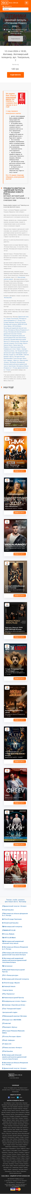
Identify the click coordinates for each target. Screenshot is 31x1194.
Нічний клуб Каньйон (20, 322)
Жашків (15, 1121)
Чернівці (25, 1167)
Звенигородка (21, 1123)
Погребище (21, 1152)
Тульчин (16, 1163)
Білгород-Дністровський (13, 1104)
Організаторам (15, 1091)
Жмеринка (25, 1121)
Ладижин (17, 1137)
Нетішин (13, 1144)
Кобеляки (25, 1129)
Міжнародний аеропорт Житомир (15, 1016)
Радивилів (8, 1156)
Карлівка (18, 1129)
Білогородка (26, 1104)
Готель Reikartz (8, 326)
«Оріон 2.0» (16, 360)
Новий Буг (25, 1144)
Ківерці (25, 1125)
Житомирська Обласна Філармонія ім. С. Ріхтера (15, 948)
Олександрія (14, 1150)
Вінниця (27, 1112)
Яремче (18, 1171)
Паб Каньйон (13, 362)
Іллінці (17, 1102)
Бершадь (25, 1108)
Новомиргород (22, 1146)
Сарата (3, 1157)
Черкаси (21, 1167)
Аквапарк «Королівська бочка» (14, 1005)
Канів (14, 1129)
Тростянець (5, 1163)
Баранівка (15, 1106)
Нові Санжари (19, 1144)
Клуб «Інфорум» (8, 360)
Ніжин (4, 1144)
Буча (17, 1112)
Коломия (25, 1131)
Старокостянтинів (20, 1159)
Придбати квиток (20, 429)
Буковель (8, 1112)
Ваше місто (8, 6)
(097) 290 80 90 (11, 1178)
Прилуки (19, 1154)
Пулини (23, 1154)
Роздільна (23, 1156)
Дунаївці (11, 1121)
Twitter (20, 1097)
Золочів (21, 1125)
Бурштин (13, 1112)
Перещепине (4, 1152)
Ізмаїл (13, 1102)
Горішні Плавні (14, 1118)
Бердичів (5, 1108)
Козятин (20, 1131)
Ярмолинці (23, 1171)
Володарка (12, 1116)
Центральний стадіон (9, 352)
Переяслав (10, 1152)
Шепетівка (21, 1169)
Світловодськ (12, 1157)
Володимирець (24, 1116)
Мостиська (20, 1142)
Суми (4, 1161)
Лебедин (22, 1137)
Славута (27, 1157)
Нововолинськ (15, 1146)
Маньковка (9, 1140)
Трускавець (11, 1163)
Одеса (4, 1150)
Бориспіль (18, 1110)
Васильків (7, 1114)
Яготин (14, 1171)
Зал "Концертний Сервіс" (21, 351)
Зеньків (5, 1125)
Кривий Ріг (4, 1137)
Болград (9, 1110)
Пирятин (16, 1152)
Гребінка (26, 1118)
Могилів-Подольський (12, 1142)
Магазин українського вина (15, 1173)
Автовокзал (7, 339)
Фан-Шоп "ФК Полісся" (21, 1184)
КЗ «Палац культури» (14, 341)
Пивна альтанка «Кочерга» (13, 1047)
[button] (15, 9)
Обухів (18, 1148)
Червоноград (15, 1167)
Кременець (19, 1135)
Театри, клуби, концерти (10, 1184)
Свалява (18, 1157)
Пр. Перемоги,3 (9, 994)
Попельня (14, 1154)
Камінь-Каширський (7, 1129)
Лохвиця (26, 1137)
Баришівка (20, 1106)
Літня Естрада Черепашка (13, 919)
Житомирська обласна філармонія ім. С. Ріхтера (15, 914)
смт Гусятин (9, 1159)
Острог (19, 1150)
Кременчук (25, 1135)
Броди (27, 1110)
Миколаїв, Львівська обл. (23, 1140)
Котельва (10, 1135)
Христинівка (6, 1167)
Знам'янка (10, 1125)
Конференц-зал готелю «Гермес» (12, 349)
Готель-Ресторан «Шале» (20, 358)
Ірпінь (20, 1102)
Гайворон (8, 1118)
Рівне (27, 1154)
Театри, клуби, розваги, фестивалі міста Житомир (15, 900)
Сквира (22, 1157)
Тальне (8, 1161)
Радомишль (14, 1156)
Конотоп (3, 1133)
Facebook (12, 1097)
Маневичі (4, 1140)
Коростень (8, 1133)
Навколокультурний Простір (17, 347)
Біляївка (4, 1106)
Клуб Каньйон (15, 318)
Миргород (4, 1142)
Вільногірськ (22, 1112)
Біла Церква (4, 1104)
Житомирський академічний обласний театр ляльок (13, 942)
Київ (21, 1129)
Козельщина (15, 1131)
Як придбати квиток (12, 1087)
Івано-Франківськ (7, 1102)
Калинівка (5, 1127)
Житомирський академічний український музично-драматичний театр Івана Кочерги (14, 960)
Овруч (27, 1148)
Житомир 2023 (8, 297)
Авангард (25, 1102)
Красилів (15, 1135)
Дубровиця (5, 1121)
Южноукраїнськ (8, 1171)
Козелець (10, 1131)
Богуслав (4, 1110)
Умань (3, 1165)
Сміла (4, 1159)
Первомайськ (25, 1150)
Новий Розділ (8, 1146)
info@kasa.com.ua (19, 1178)
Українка (26, 1163)
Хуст (11, 1167)
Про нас (5, 1087)
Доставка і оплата (6, 1089)
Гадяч (4, 1118)
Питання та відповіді (15, 1089)
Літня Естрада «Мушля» (21, 343)
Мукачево (26, 1142)
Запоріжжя (14, 1123)
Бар (11, 1106)
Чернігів (5, 1169)
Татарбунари (13, 1161)
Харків (11, 1165)
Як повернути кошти (22, 1087)
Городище (21, 1118)
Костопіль (5, 1135)
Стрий (26, 1159)
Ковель (5, 1131)
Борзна (13, 1110)
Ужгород (21, 1163)
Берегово (10, 1108)
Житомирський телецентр (10, 324)
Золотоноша (16, 1125)
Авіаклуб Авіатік (8, 345)
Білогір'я (21, 1104)
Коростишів (14, 1133)
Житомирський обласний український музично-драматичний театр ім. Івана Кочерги (15, 364)
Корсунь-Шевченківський (23, 1133)
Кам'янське (25, 1127)
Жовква (4, 1123)
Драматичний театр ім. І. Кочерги (15, 906)
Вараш (3, 1114)
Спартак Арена (17, 345)
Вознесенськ (6, 1116)
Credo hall (26, 354)
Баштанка (26, 1106)
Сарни (7, 1157)
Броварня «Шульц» (9, 356)
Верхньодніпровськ (19, 1114)
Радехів (3, 1156)
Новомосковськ (4, 1148)
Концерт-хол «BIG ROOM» (16, 354)
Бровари (23, 1110)
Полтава (9, 1154)
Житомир (20, 1121)
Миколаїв (15, 1140)
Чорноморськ (15, 1169)
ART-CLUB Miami (16, 326)
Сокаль (14, 1159)
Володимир (17, 1116)
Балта (8, 1106)
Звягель (26, 1123)
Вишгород (27, 1114)
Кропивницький (11, 1137)
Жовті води (9, 1123)
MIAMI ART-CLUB (22, 324)
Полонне (4, 1154)
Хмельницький (21, 1165)
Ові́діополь (23, 1148)
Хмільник (15, 1165)
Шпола (25, 1169)
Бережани (15, 1108)
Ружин (27, 1156)
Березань (20, 1108)
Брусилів (3, 1112)
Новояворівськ (12, 1148)
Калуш (9, 1127)
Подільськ (27, 1152)
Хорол (27, 1165)
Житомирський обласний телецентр (16, 979)
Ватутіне (12, 1114)
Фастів (7, 1165)
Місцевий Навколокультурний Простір (13, 971)
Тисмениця (25, 1161)
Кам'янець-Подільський (17, 1127)
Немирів (8, 1144)
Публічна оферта (24, 1089)
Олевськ (8, 1150)
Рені (19, 1156)
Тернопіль (19, 1161)
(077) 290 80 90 (22, 1180)
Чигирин (9, 1169)
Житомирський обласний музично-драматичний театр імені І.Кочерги (15, 954)
